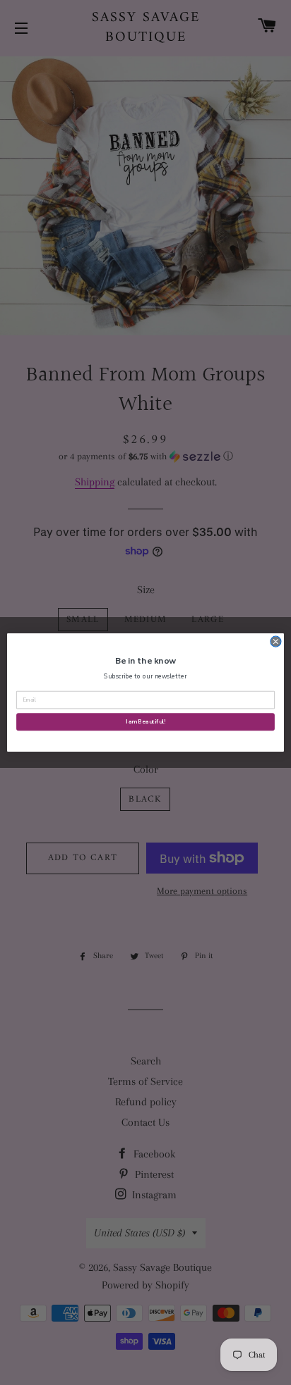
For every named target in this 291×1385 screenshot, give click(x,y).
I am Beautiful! (145, 722)
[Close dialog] (276, 641)
